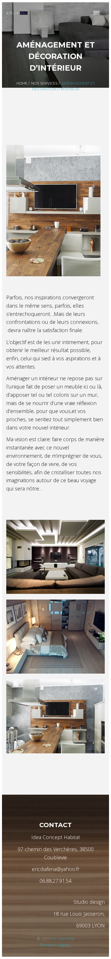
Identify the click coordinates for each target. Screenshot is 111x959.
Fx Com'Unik (63, 938)
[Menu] (96, 13)
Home (22, 83)
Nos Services (44, 83)
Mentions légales (55, 945)
